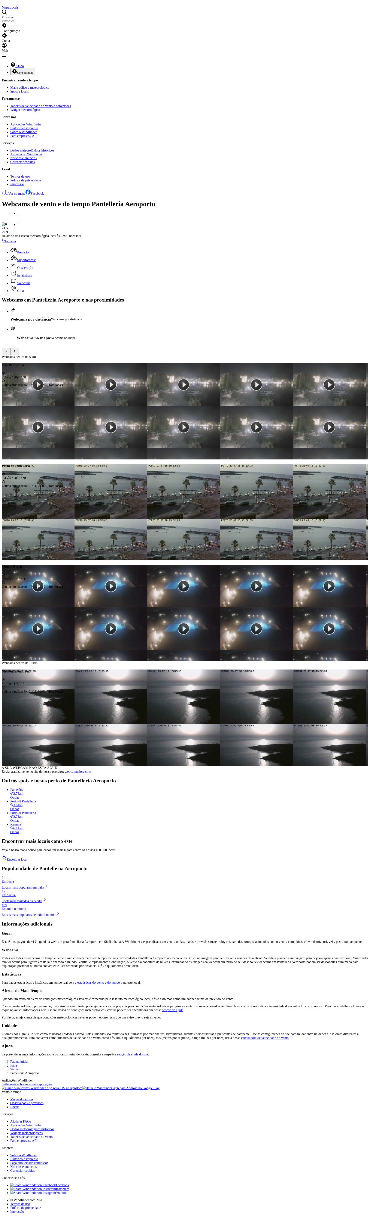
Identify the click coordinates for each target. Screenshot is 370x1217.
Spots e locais (19, 91)
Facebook (37, 193)
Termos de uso (20, 176)
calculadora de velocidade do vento (265, 1038)
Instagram (62, 1189)
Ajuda (19, 66)
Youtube (61, 1193)
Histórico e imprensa (24, 128)
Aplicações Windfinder (25, 124)
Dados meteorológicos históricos (32, 150)
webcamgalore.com (78, 771)
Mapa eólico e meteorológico (29, 87)
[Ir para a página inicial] (2, 3)
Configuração (25, 72)
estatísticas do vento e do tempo (98, 982)
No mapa (9, 241)
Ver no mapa (16, 193)
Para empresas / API (23, 136)
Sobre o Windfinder (23, 132)
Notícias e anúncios (23, 158)
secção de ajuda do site (132, 1054)
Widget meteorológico (25, 110)
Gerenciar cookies (22, 162)
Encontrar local (17, 859)
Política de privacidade (25, 180)
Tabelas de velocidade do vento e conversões (40, 106)
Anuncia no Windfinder (26, 154)
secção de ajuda (172, 1010)
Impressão (17, 184)
